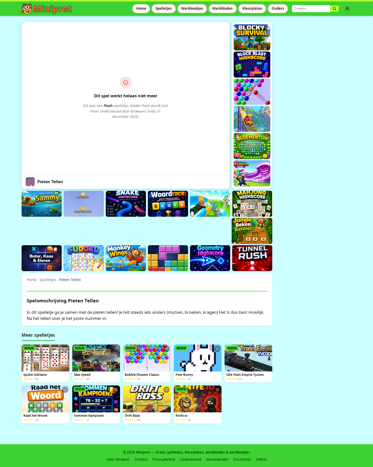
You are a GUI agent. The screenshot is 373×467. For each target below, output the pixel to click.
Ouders (278, 8)
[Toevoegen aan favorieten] (65, 349)
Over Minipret (118, 459)
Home (141, 8)
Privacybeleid (163, 459)
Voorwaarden (217, 459)
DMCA (261, 459)
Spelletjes (164, 8)
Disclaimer (242, 459)
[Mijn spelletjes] (347, 8)
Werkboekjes (192, 8)
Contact (141, 459)
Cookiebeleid (190, 459)
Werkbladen (222, 8)
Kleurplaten (252, 8)
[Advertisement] (114, 230)
